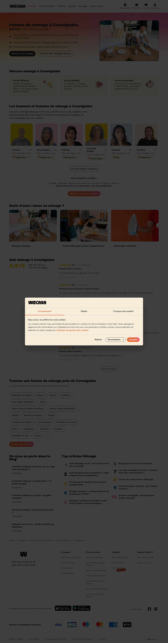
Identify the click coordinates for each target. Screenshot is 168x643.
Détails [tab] (84, 311)
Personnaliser (114, 340)
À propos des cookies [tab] (123, 311)
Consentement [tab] (44, 311)
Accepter (133, 340)
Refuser (98, 340)
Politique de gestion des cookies (72, 330)
